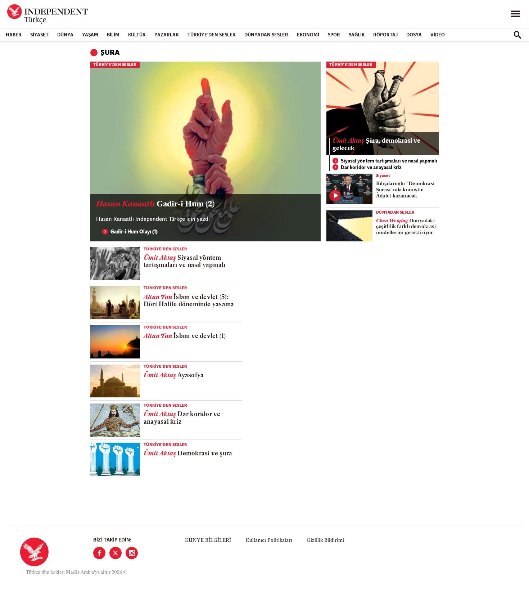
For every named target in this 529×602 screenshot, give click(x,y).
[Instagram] (132, 553)
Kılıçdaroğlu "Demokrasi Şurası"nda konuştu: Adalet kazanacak (405, 190)
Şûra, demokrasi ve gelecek (376, 144)
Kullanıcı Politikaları (269, 540)
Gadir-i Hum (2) (155, 204)
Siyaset (39, 35)
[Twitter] (115, 553)
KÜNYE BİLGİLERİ (208, 540)
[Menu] (515, 14)
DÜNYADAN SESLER (266, 35)
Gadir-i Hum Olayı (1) (134, 232)
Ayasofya (174, 376)
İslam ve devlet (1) (185, 336)
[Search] (517, 34)
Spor (334, 35)
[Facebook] (99, 553)
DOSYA (414, 35)
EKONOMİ (308, 35)
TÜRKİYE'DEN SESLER (211, 35)
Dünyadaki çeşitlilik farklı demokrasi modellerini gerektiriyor (406, 227)
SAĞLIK (357, 35)
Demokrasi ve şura (188, 454)
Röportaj (385, 35)
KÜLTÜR (137, 35)
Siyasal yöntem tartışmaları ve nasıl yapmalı (389, 161)
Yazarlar (166, 35)
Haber (14, 35)
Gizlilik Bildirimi (325, 540)
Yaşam (90, 35)
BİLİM (113, 35)
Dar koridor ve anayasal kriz (371, 167)
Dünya (65, 35)
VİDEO (437, 35)
